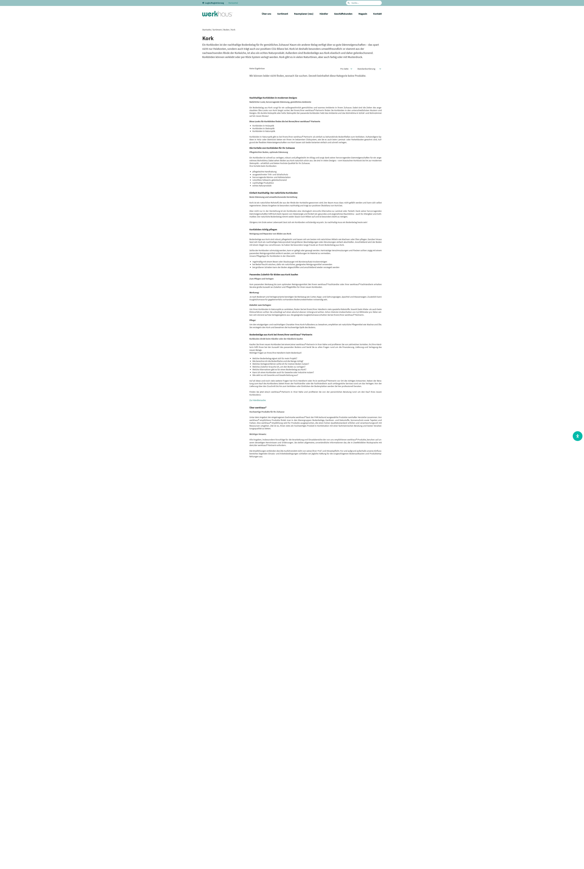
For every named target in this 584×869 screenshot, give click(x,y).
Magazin (362, 13)
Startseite (206, 29)
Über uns (266, 13)
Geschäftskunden (343, 13)
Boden (226, 29)
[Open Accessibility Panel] (577, 436)
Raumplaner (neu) (303, 13)
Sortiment (282, 13)
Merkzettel (233, 3)
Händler (324, 13)
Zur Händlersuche (257, 400)
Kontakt (377, 13)
